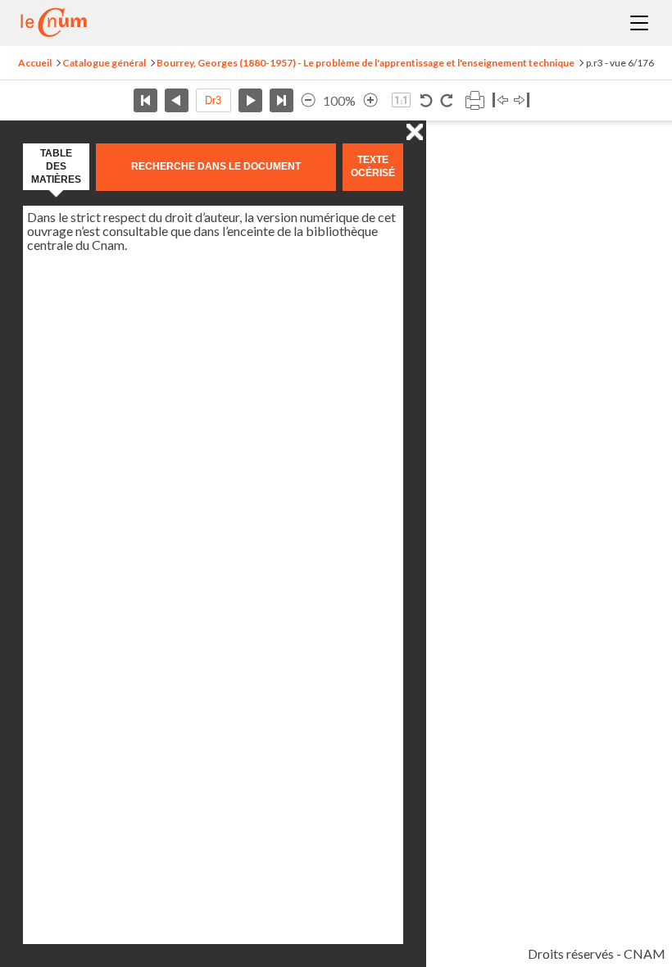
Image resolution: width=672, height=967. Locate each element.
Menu (639, 23)
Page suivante (250, 100)
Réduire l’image (308, 100)
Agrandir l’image (370, 100)
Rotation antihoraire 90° (426, 100)
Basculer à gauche (500, 100)
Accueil (35, 63)
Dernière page (281, 100)
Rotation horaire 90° (446, 100)
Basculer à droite (521, 100)
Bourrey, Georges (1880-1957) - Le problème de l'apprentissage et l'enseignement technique (365, 63)
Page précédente (176, 100)
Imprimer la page (474, 100)
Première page (145, 100)
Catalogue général (104, 63)
